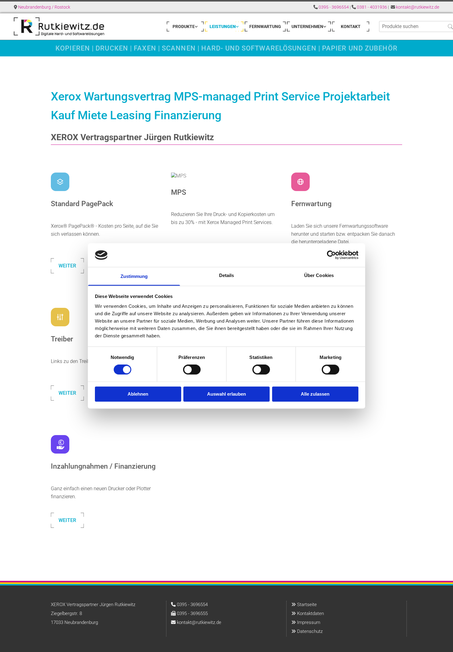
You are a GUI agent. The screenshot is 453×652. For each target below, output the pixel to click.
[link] (185, 26)
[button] (67, 265)
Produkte (184, 26)
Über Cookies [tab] (319, 275)
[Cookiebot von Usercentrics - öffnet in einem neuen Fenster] (331, 255)
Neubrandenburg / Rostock (44, 7)
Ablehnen (138, 394)
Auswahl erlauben (226, 394)
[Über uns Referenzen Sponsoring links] (324, 26)
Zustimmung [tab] (134, 276)
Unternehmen (307, 26)
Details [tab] (226, 275)
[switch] (192, 370)
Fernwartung (265, 26)
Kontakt (351, 26)
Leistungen (223, 26)
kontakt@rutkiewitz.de (417, 7)
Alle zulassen (315, 394)
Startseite (307, 604)
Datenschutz (310, 631)
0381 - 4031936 (372, 7)
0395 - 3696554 (334, 7)
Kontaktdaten (310, 613)
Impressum (308, 622)
